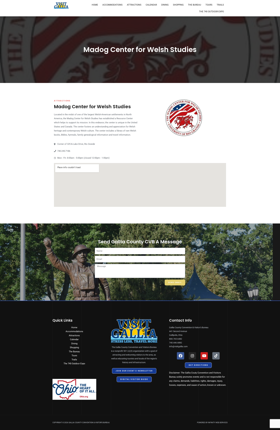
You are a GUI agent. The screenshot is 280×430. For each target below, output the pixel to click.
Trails (220, 5)
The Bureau (194, 5)
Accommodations (112, 5)
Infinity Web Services (218, 423)
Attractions (134, 5)
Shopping (178, 5)
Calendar (151, 5)
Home (95, 5)
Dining (165, 5)
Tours (208, 5)
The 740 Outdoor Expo (211, 11)
